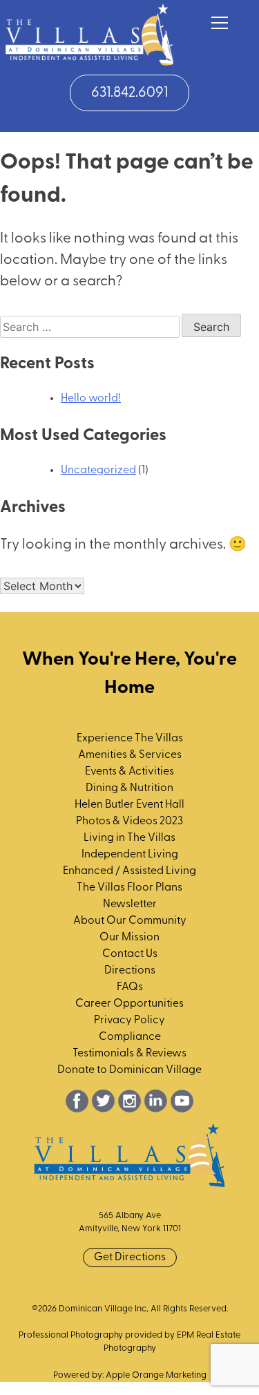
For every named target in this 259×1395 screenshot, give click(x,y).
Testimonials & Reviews (129, 1053)
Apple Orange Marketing (156, 1375)
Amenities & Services (130, 755)
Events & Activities (129, 771)
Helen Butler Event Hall (129, 804)
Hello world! (91, 398)
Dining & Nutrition (129, 788)
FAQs (130, 987)
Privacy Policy (129, 1020)
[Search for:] (91, 328)
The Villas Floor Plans (129, 887)
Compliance (130, 1037)
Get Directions (130, 1257)
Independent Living (129, 854)
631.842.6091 (129, 93)
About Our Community (129, 921)
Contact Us (129, 954)
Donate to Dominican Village (129, 1070)
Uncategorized (98, 470)
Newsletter (130, 904)
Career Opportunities (129, 1003)
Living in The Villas (129, 838)
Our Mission (129, 937)
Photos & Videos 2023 (129, 821)
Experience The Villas (130, 738)
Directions (129, 970)
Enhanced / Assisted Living (129, 871)
